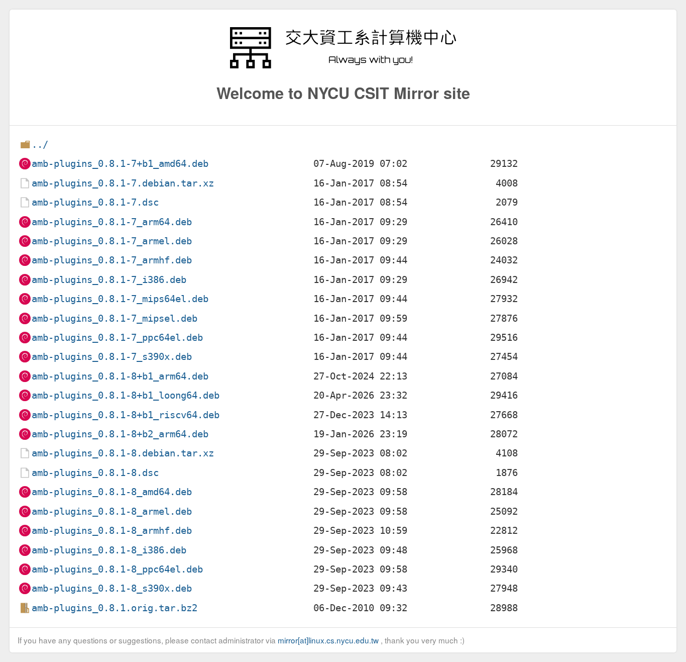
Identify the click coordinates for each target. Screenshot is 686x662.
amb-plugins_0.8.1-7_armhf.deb (112, 260)
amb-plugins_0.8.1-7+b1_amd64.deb (120, 163)
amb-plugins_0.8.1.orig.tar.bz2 (114, 608)
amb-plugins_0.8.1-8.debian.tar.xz (123, 453)
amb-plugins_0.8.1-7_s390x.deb (112, 356)
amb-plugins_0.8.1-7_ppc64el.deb (117, 337)
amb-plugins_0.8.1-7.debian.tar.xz (123, 183)
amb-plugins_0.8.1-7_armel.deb (112, 241)
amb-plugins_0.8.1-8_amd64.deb (112, 492)
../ (40, 144)
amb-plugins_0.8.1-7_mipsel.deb (114, 318)
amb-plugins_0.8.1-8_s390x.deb (112, 588)
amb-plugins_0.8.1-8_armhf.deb (112, 530)
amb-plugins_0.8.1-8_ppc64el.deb (117, 569)
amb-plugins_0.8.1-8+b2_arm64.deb (120, 434)
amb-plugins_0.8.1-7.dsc (95, 202)
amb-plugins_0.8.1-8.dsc (95, 473)
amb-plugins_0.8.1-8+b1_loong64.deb (125, 395)
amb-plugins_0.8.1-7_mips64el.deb (120, 299)
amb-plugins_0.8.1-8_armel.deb (112, 511)
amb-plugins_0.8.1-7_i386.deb (109, 280)
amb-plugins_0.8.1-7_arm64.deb (112, 222)
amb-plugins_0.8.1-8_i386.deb (109, 550)
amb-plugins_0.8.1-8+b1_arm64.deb (120, 376)
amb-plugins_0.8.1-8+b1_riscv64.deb (125, 415)
